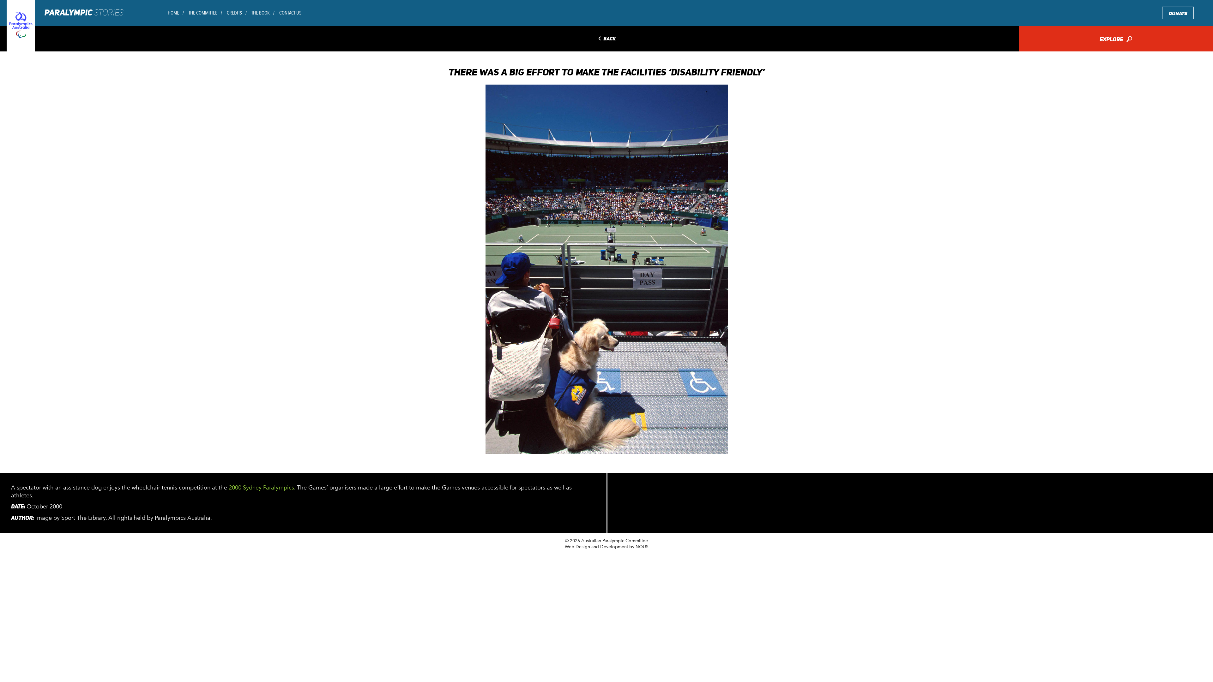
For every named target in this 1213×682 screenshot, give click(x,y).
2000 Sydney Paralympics (261, 487)
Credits (234, 13)
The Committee (203, 13)
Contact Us (290, 13)
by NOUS (639, 546)
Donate (1178, 13)
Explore (1116, 40)
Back (606, 39)
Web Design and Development (596, 546)
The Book (260, 13)
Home (173, 13)
